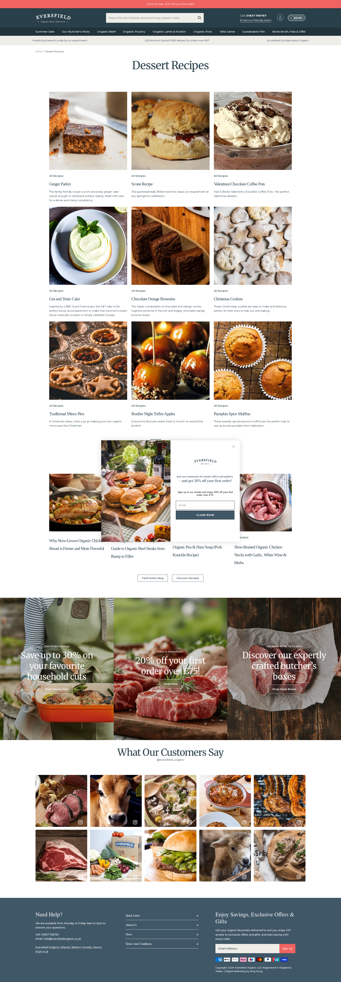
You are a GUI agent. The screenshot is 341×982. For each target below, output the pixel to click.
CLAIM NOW (205, 515)
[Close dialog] (233, 446)
